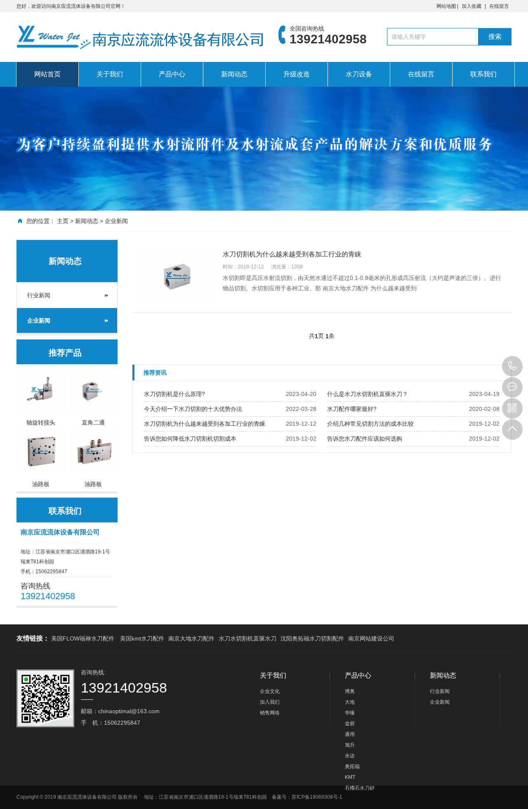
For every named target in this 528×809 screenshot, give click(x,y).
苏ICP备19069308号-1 (317, 797)
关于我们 (110, 74)
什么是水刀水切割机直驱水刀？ (367, 394)
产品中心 (172, 74)
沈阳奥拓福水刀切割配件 (312, 638)
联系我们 (483, 74)
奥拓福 (352, 766)
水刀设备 (359, 74)
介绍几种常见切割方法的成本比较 (370, 423)
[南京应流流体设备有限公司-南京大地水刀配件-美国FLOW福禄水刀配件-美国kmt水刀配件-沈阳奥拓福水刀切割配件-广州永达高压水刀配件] (140, 39)
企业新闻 (116, 221)
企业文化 (270, 691)
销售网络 (270, 713)
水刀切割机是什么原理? (174, 394)
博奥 (350, 691)
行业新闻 (38, 295)
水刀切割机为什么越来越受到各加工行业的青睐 (204, 423)
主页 (62, 221)
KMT (350, 777)
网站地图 (446, 6)
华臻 (350, 713)
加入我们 (270, 702)
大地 (350, 702)
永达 (350, 756)
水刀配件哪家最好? (352, 409)
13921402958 (512, 366)
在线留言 (499, 6)
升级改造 (296, 74)
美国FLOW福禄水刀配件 (82, 638)
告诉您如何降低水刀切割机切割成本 (190, 438)
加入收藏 (471, 6)
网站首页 (47, 74)
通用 (350, 734)
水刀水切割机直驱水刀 (247, 638)
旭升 (350, 745)
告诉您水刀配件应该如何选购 (364, 438)
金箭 (350, 723)
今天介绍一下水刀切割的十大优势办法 (193, 409)
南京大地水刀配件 (191, 638)
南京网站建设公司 (371, 638)
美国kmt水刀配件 (142, 638)
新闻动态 (234, 74)
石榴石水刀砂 (360, 788)
